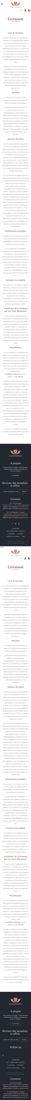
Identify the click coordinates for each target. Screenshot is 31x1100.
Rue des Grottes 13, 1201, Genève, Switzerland (16, 505)
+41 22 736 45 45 (23, 507)
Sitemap (20, 534)
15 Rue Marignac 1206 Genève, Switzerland (15, 514)
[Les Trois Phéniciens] (15, 4)
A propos (11, 534)
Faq (23, 536)
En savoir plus (15, 475)
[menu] (2, 4)
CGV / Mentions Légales (15, 531)
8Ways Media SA (17, 543)
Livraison (15, 528)
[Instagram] (15, 524)
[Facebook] (12, 524)
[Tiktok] (19, 524)
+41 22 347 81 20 (23, 516)
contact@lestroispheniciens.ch (13, 374)
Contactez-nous (12, 536)
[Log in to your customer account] (25, 10)
